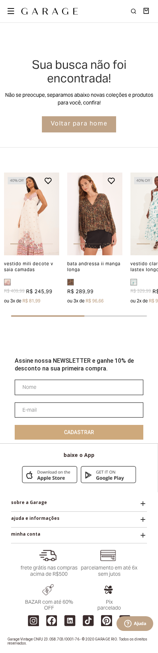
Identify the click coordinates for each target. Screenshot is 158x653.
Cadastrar (79, 432)
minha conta (25, 534)
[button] (9, 214)
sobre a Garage (29, 502)
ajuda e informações (35, 518)
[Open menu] (10, 11)
